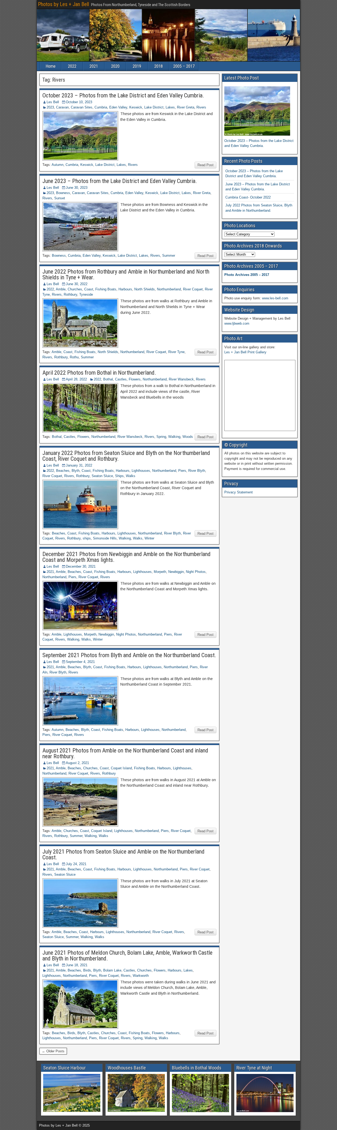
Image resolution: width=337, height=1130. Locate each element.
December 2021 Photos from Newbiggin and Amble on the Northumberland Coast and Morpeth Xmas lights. (126, 557)
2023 (50, 107)
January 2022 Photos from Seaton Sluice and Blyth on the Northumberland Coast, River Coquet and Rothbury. (126, 456)
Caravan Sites (81, 107)
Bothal (108, 379)
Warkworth (141, 976)
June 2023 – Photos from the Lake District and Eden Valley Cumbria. (119, 181)
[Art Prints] (259, 395)
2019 (137, 66)
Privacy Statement (238, 492)
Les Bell (53, 102)
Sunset (59, 198)
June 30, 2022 (76, 284)
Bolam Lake (112, 970)
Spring (161, 437)
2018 (158, 66)
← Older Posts (53, 1051)
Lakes (170, 107)
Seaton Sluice (102, 476)
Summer (168, 255)
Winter (149, 538)
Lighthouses (141, 471)
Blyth (76, 471)
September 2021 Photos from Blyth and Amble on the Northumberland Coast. (129, 655)
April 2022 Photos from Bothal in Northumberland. (99, 372)
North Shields (144, 289)
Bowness (63, 193)
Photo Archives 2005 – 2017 (246, 275)
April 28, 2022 (76, 379)
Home (51, 66)
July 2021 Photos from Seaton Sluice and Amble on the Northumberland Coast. (123, 854)
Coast (88, 289)
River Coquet (193, 289)
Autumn (57, 165)
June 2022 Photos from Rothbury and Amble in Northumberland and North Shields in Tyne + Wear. (125, 274)
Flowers (135, 379)
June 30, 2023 (76, 188)
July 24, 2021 (76, 864)
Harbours (125, 289)
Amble (61, 289)
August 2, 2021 (77, 763)
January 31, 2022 (79, 465)
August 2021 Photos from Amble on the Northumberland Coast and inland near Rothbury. (125, 753)
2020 (115, 66)
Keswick (135, 107)
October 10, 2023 (79, 102)
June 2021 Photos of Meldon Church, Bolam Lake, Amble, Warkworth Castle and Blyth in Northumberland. (127, 955)
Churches (75, 289)
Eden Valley (118, 107)
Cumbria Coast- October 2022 (248, 197)
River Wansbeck (181, 379)
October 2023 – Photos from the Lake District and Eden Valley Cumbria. (123, 95)
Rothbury (70, 294)
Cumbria (101, 107)
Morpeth (160, 572)
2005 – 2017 (184, 66)
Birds (87, 970)
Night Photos (196, 572)
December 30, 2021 (81, 566)
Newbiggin (176, 572)
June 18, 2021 (76, 965)
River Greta (185, 107)
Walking (174, 437)
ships (87, 538)
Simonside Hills (105, 538)
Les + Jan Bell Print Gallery (245, 352)
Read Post (205, 165)
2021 (94, 66)
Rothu (74, 357)
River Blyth (196, 471)
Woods (187, 437)
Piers (182, 471)
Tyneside (86, 294)
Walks (130, 476)
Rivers (201, 107)
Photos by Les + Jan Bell (63, 4)
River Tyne (176, 352)
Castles (121, 379)
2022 (72, 66)
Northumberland (169, 289)
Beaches (63, 471)
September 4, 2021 (80, 662)
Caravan (62, 107)
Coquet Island (121, 768)
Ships (119, 476)
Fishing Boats (105, 289)
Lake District (153, 107)
